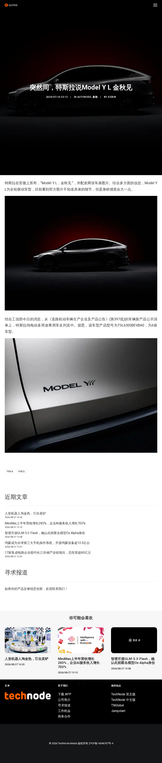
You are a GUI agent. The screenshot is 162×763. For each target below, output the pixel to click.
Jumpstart (118, 711)
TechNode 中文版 (123, 700)
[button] (155, 5)
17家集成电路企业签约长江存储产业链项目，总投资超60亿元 (48, 552)
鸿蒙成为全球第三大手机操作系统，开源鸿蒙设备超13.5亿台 (47, 543)
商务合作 (64, 716)
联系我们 (58, 589)
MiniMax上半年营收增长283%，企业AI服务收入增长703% (45, 523)
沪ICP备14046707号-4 (101, 743)
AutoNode (84, 97)
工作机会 (64, 711)
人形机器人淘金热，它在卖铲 (25, 513)
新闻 (95, 97)
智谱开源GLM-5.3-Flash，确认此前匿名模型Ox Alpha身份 (45, 533)
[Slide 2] (83, 684)
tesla (10, 471)
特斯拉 (21, 471)
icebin (112, 97)
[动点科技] (11, 5)
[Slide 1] (79, 684)
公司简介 (64, 700)
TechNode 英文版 (123, 694)
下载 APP (64, 694)
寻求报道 (64, 705)
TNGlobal (117, 705)
